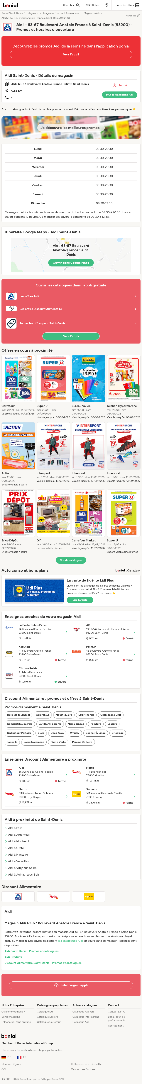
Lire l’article (80, 600)
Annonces (131, 15)
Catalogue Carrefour (49, 1022)
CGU (4, 1069)
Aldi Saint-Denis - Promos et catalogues (31, 951)
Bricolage (118, 733)
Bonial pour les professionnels (116, 1018)
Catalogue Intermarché (85, 1016)
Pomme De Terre (82, 742)
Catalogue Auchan (83, 1011)
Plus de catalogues (71, 560)
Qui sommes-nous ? (13, 1011)
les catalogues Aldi (70, 940)
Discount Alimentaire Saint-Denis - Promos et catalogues (42, 963)
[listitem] (18, 387)
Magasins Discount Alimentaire (61, 13)
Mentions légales (11, 1064)
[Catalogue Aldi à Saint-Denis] (18, 896)
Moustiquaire (64, 714)
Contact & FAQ (116, 1011)
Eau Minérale (86, 714)
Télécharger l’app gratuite (16, 1022)
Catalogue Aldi (80, 1022)
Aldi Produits (13, 957)
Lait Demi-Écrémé (50, 724)
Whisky (75, 733)
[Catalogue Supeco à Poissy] (88, 896)
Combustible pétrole (20, 724)
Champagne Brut (110, 714)
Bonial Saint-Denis (12, 13)
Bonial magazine (10, 1016)
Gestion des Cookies (83, 1069)
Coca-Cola (57, 733)
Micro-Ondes (76, 724)
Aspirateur (42, 714)
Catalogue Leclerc (47, 1016)
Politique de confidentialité (86, 1064)
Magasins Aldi (91, 13)
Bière (41, 733)
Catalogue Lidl (45, 1011)
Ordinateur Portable (19, 733)
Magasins (33, 13)
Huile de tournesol (18, 714)
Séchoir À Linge (96, 733)
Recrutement (116, 1025)
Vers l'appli (71, 54)
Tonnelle (12, 742)
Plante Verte (58, 742)
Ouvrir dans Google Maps (71, 262)
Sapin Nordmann (34, 742)
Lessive (112, 724)
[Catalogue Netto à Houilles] (53, 896)
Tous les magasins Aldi (119, 94)
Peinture (95, 724)
